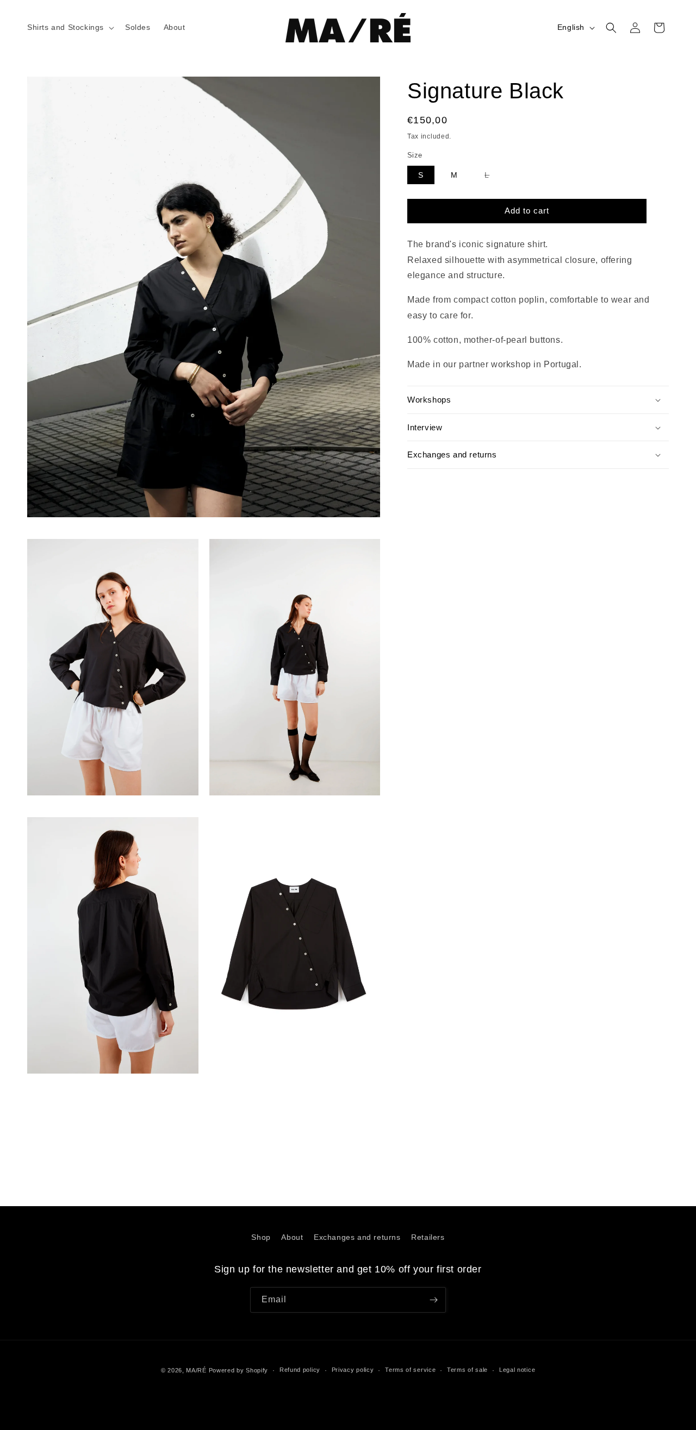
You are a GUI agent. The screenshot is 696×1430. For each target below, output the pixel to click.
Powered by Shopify (239, 1370)
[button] (70, 27)
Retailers (427, 1237)
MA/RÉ (196, 1370)
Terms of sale (467, 1369)
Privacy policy (353, 1369)
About (292, 1237)
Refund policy (299, 1369)
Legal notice (517, 1369)
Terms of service (410, 1369)
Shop (260, 1237)
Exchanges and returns (357, 1237)
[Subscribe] (433, 1300)
